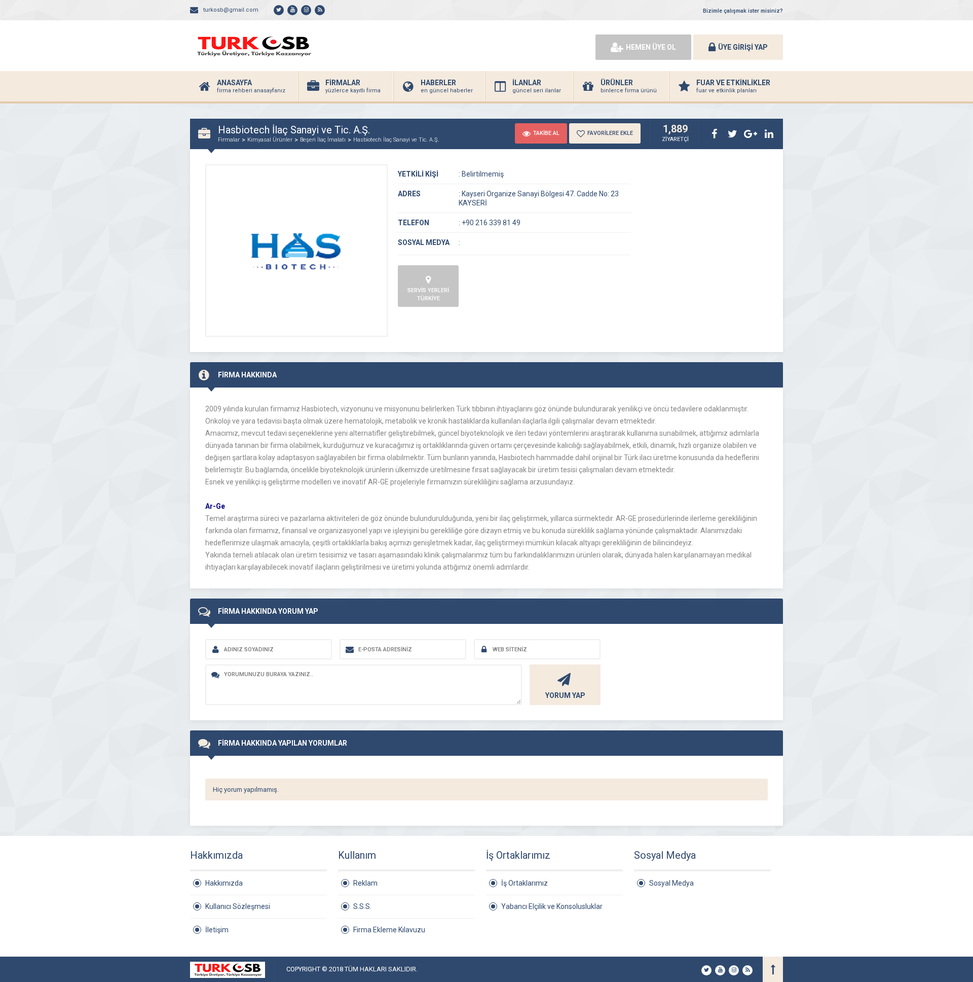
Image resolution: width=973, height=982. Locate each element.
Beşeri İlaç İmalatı (323, 139)
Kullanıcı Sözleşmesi (237, 906)
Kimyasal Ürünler (269, 139)
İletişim (217, 930)
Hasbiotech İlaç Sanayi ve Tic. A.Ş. (396, 139)
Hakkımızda (224, 883)
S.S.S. (362, 906)
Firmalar (229, 139)
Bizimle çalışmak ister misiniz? (743, 11)
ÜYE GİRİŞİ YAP (743, 47)
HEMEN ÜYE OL (651, 47)
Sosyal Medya (671, 883)
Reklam (365, 883)
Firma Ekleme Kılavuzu (389, 930)
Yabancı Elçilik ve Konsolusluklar (552, 906)
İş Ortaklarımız (524, 883)
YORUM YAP (565, 695)
